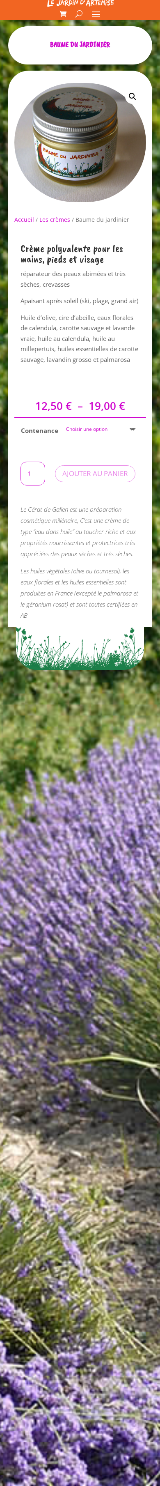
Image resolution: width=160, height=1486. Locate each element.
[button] (132, 96)
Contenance (39, 430)
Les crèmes (54, 219)
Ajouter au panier (95, 473)
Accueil (24, 219)
